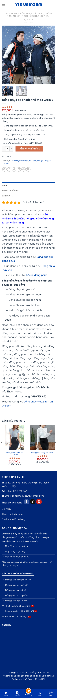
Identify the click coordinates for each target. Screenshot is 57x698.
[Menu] (3, 4)
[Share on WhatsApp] (4, 169)
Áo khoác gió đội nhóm (37, 16)
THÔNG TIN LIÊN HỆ (13, 476)
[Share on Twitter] (14, 169)
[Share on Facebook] (9, 169)
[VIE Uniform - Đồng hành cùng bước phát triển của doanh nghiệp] (28, 4)
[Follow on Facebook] (26, 502)
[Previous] (6, 54)
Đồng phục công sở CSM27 (42, 453)
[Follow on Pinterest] (39, 502)
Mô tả (4, 185)
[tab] (28, 185)
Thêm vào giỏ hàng (29, 149)
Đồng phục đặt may (31, 14)
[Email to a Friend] (19, 169)
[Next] (50, 54)
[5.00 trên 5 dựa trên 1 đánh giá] (28, 107)
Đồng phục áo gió (36, 161)
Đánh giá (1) (7, 195)
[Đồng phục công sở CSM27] (42, 437)
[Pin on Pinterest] (23, 169)
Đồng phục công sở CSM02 (14, 454)
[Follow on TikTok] (33, 502)
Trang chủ (11, 14)
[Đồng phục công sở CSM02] (14, 437)
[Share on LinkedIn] (28, 169)
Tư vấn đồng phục (36, 275)
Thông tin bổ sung (10, 190)
